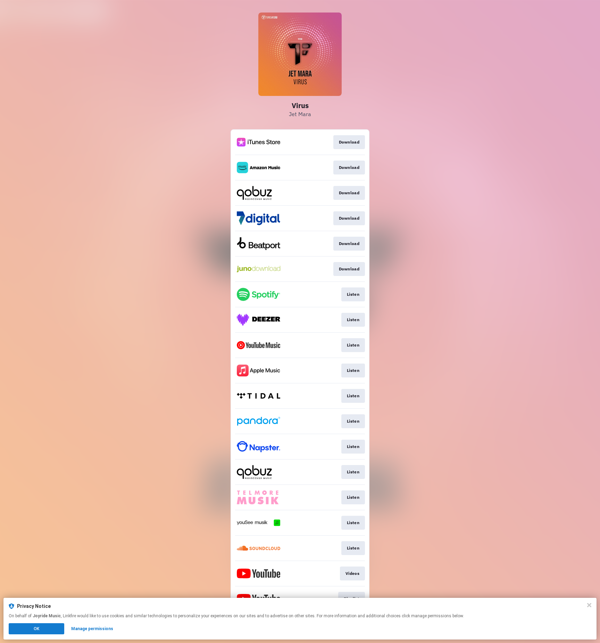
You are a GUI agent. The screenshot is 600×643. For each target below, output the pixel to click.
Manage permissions (92, 628)
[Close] (589, 605)
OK (36, 628)
